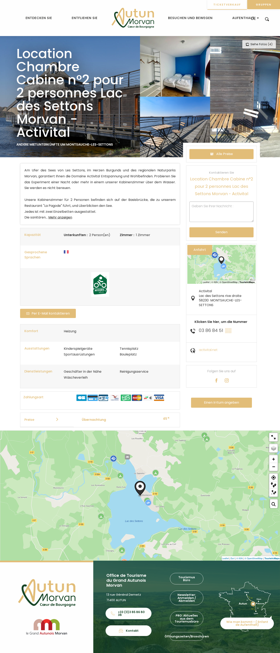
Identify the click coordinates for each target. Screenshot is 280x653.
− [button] (273, 467)
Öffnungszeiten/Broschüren (187, 636)
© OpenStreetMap (254, 558)
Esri (232, 558)
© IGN (239, 558)
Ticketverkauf (227, 5)
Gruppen (263, 5)
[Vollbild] (273, 437)
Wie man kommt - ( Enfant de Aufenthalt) (247, 623)
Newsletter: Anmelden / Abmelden (187, 598)
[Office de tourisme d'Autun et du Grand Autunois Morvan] (133, 18)
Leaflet (225, 558)
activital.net (208, 349)
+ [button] (273, 459)
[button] (267, 19)
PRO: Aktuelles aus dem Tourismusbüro (187, 618)
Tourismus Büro (186, 578)
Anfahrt (199, 249)
